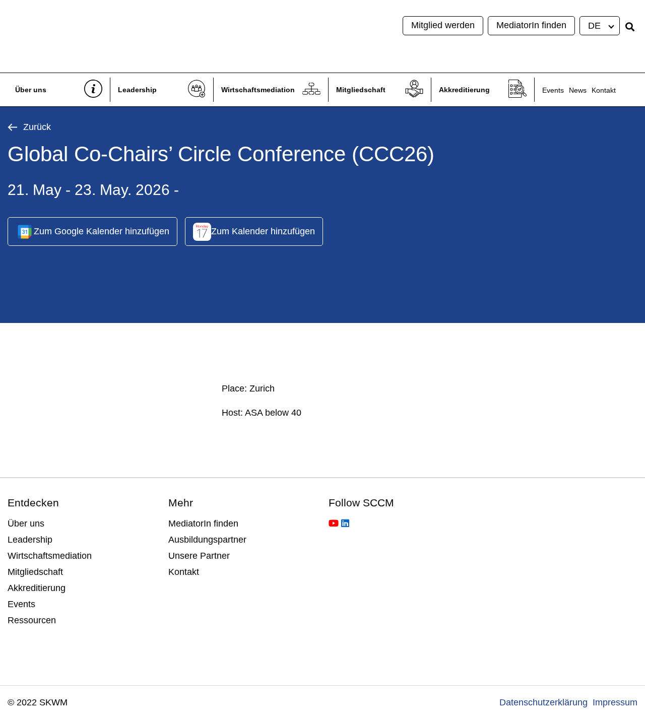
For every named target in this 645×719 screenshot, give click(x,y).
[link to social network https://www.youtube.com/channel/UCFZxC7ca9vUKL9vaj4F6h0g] (334, 523)
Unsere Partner (199, 556)
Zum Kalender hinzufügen (263, 231)
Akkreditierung (464, 90)
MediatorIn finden (531, 25)
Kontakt (604, 90)
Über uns (30, 90)
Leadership (137, 90)
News (578, 90)
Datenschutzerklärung (543, 702)
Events (553, 90)
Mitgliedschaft (360, 90)
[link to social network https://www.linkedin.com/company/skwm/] (345, 523)
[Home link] (109, 36)
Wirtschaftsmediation (258, 90)
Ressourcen (32, 620)
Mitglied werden (443, 25)
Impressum (615, 702)
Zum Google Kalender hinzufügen (101, 231)
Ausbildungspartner (207, 540)
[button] (600, 26)
